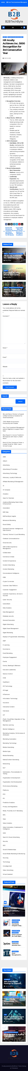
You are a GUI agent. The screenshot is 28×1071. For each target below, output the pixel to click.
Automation (6, 508)
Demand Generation (9, 620)
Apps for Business (8, 498)
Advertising (6, 465)
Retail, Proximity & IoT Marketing (13, 811)
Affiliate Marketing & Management (13, 481)
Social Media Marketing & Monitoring (14, 853)
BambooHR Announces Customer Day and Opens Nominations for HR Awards (9, 231)
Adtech (5, 461)
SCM (4, 833)
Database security (8, 616)
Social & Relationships (9, 849)
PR (4, 798)
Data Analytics (7, 608)
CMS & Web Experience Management (10, 547)
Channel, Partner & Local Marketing (14, 534)
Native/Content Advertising (11, 759)
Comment (6, 316)
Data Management (8, 612)
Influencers (6, 694)
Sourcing (5, 858)
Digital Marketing (8, 632)
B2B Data (5, 512)
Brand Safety (7, 524)
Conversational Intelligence (11, 573)
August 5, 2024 (9, 913)
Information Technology (10, 698)
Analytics (5, 494)
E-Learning (6, 645)
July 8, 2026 (9, 986)
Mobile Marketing (8, 755)
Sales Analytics (7, 823)
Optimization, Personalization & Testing (12, 772)
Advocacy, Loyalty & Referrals (12, 477)
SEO (4, 845)
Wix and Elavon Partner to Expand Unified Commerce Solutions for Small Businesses (13, 415)
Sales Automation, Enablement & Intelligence (13, 828)
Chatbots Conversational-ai (11, 538)
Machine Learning (8, 725)
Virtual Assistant (8, 874)
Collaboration (7, 552)
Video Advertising (8, 870)
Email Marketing (7, 653)
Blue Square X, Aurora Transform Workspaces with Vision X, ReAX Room (13, 436)
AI (3, 485)
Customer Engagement (10, 589)
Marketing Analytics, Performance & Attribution (14, 734)
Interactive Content (8, 707)
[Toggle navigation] (13, 27)
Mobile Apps (6, 751)
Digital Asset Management (10, 628)
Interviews (6, 711)
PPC (4, 794)
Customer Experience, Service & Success (12, 594)
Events (4, 37)
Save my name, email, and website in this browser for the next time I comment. (13, 380)
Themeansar (15, 1068)
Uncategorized (7, 866)
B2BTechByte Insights (9, 516)
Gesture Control (8, 674)
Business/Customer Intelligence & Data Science (13, 529)
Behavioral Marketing (9, 520)
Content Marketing (8, 569)
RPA (4, 815)
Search (5, 396)
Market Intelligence (8, 729)
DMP (4, 641)
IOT (4, 715)
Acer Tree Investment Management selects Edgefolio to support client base (13, 429)
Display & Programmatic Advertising (13, 636)
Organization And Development (15, 37)
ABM (4, 457)
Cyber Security (7, 599)
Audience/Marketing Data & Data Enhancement (13, 503)
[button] (21, 27)
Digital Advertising (8, 624)
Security (5, 841)
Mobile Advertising (8, 747)
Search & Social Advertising (11, 837)
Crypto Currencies (8, 581)
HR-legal (5, 690)
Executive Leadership (9, 669)
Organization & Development (16, 253)
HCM (4, 678)
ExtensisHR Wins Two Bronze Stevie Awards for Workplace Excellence (18, 231)
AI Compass (6, 490)
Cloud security (7, 542)
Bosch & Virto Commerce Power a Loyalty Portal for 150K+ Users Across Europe (13, 444)
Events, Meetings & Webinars (11, 665)
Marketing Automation (9, 739)
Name (5, 348)
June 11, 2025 (9, 1003)
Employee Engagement (10, 657)
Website (5, 366)
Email (5, 357)
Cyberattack (6, 604)
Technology (6, 862)
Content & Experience (9, 561)
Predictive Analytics (9, 802)
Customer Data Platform (10, 585)
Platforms (6, 790)
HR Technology (7, 686)
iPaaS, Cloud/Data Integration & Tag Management (14, 720)
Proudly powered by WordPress (10, 1066)
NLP (4, 768)
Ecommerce (6, 649)
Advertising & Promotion (10, 469)
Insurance (6, 702)
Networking (6, 764)
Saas (4, 819)
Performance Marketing (10, 786)
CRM (4, 577)
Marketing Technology (9, 743)
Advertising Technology (10, 473)
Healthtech (6, 682)
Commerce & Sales (8, 556)
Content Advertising (9, 565)
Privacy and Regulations (10, 806)
